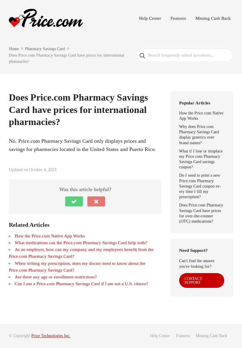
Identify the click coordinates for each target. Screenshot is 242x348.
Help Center (150, 18)
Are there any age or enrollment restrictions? (56, 277)
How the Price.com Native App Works (50, 236)
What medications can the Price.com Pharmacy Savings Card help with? (81, 242)
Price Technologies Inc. (51, 336)
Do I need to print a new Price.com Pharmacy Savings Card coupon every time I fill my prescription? (200, 186)
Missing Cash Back (213, 18)
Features (178, 18)
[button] (74, 201)
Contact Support (193, 280)
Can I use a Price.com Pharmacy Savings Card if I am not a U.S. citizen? (81, 283)
